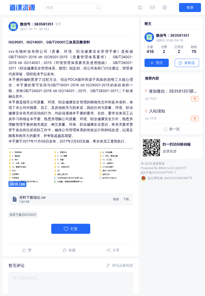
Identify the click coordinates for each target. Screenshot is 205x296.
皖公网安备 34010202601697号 (170, 178)
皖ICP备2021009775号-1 (158, 172)
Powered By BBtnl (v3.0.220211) (163, 168)
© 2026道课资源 (152, 163)
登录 (190, 7)
